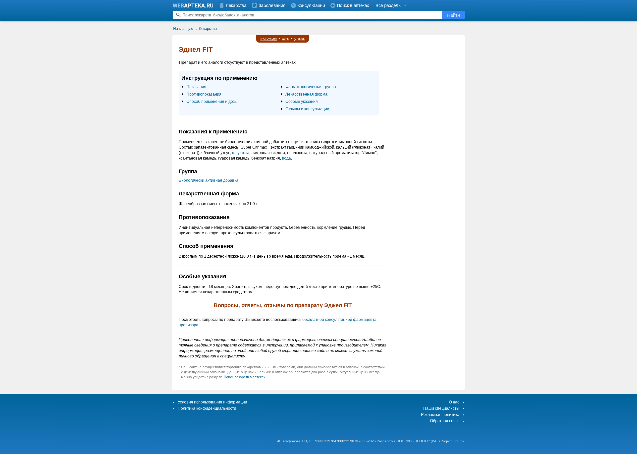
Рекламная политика (440, 414)
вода (286, 158)
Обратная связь (444, 421)
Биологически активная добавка (208, 180)
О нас (454, 402)
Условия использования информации (212, 402)
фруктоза (240, 153)
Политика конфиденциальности (207, 408)
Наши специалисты (441, 408)
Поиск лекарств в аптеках (244, 377)
